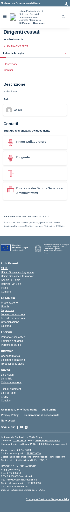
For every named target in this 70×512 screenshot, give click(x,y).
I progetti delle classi (13, 363)
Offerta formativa (10, 356)
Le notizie (6, 378)
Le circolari (7, 374)
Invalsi (4, 287)
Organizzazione (10, 322)
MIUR (4, 268)
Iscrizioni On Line (11, 284)
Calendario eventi (11, 382)
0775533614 (19, 440)
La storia (6, 326)
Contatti (8, 70)
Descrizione (11, 64)
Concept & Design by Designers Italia (47, 499)
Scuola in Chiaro (10, 280)
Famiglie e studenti (12, 341)
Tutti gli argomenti (11, 389)
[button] (35, 53)
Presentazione (9, 302)
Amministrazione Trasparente (19, 409)
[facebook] (17, 427)
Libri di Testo (8, 392)
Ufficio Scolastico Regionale (17, 272)
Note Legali (8, 420)
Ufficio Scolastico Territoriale (17, 276)
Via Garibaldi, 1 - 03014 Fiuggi (26, 437)
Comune (6, 291)
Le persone (7, 310)
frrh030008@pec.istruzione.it (52, 444)
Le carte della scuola (13, 318)
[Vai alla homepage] (13, 17)
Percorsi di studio (11, 344)
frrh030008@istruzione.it (47, 440)
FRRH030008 (34, 453)
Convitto (6, 400)
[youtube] (21, 427)
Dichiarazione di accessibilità (41, 415)
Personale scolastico (13, 337)
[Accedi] (66, 3)
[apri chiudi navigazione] (5, 17)
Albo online (49, 409)
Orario (4, 396)
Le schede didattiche (13, 359)
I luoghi (5, 306)
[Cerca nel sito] (63, 17)
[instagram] (26, 427)
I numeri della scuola (13, 314)
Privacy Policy (10, 415)
